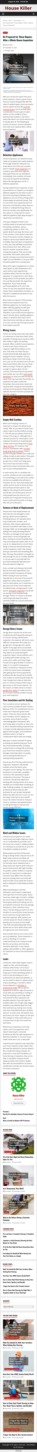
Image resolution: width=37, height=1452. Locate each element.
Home (5, 33)
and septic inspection (17, 591)
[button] (3, 14)
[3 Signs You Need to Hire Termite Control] (18, 1422)
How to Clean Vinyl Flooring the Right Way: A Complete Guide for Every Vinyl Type (17, 1291)
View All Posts (18, 1103)
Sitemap (18, 1451)
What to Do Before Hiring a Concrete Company (16, 1218)
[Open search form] (33, 14)
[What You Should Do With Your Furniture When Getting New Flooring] (18, 1329)
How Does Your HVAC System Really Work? (16, 1276)
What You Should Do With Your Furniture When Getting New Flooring (17, 1343)
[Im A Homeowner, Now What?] (18, 1175)
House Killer (9, 45)
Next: (16, 1119)
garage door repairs (10, 690)
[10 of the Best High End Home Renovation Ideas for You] (18, 1144)
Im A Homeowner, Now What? (13, 1188)
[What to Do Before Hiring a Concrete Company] (18, 1204)
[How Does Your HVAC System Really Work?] (18, 1361)
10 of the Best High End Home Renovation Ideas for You (18, 1158)
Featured (7, 1152)
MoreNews (31, 1445)
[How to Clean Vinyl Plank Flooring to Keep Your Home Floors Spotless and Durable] (18, 1390)
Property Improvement (12, 1337)
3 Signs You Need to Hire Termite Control (16, 1286)
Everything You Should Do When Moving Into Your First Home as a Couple (17, 1254)
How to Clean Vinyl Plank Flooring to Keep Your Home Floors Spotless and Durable (18, 1281)
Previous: (18, 1112)
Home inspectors (21, 169)
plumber (21, 985)
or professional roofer (14, 986)
